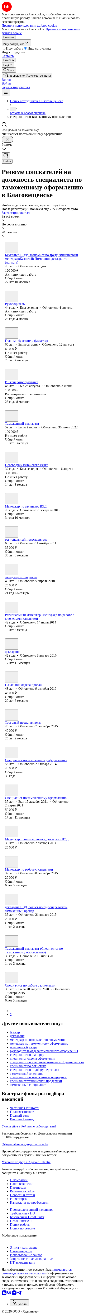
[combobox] (21, 130)
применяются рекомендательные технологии (37, 1271)
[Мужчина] (11, 296)
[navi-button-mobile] (6, 92)
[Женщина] (11, 247)
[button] (6, 79)
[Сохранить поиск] (6, 155)
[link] (9, 70)
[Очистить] (7, 139)
